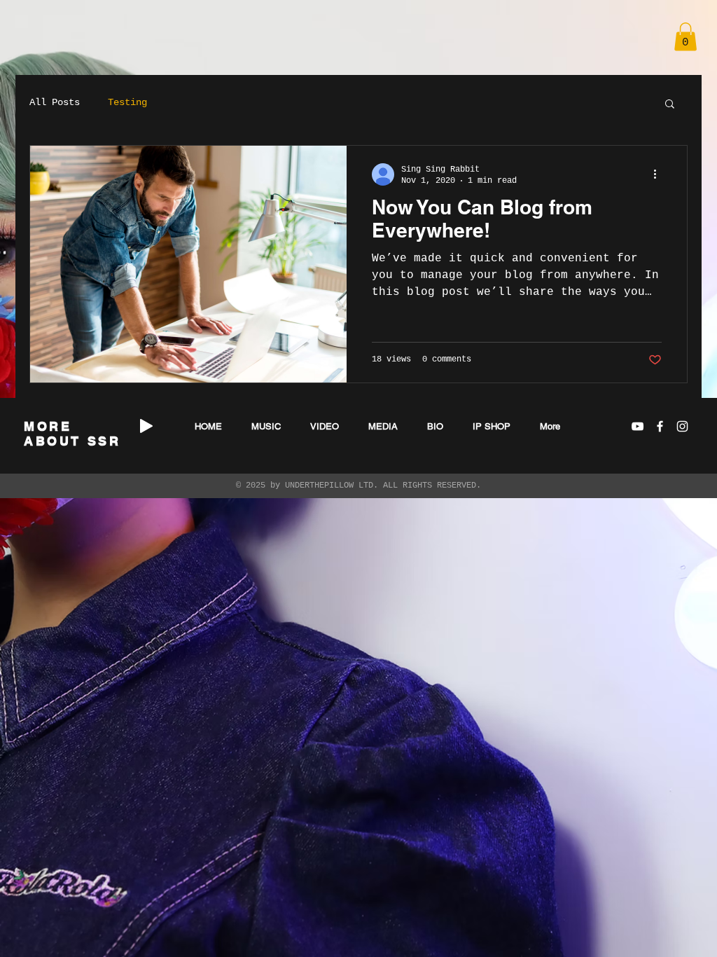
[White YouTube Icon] (637, 426)
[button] (685, 36)
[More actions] (659, 174)
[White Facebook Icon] (660, 426)
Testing (127, 102)
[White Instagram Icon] (682, 426)
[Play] (146, 426)
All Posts (54, 102)
